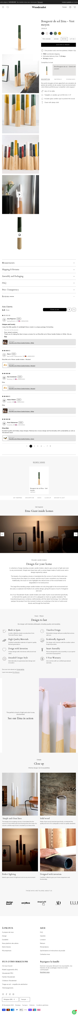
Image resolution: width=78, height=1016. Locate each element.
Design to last (59, 498)
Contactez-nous (45, 954)
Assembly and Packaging (12, 276)
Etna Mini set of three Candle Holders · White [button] (21, 343)
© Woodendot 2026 (8, 1005)
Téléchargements (7, 988)
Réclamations (44, 947)
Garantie (42, 936)
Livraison (43, 940)
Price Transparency (10, 289)
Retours (42, 943)
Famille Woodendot (8, 977)
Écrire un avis (55, 310)
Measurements (8, 263)
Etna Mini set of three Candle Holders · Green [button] (21, 439)
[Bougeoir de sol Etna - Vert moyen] (39, 476)
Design (4, 936)
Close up (48, 498)
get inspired (17, 498)
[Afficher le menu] (3, 7)
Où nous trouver (7, 966)
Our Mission (16, 672)
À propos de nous (8, 932)
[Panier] (75, 7)
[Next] (76, 534)
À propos (25, 1005)
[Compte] (70, 7)
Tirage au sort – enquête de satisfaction (14, 984)
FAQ (4, 283)
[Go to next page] (50, 446)
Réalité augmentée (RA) (10, 970)
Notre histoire (6, 947)
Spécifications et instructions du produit (52, 951)
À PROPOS (7, 928)
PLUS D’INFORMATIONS (15, 962)
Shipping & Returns (10, 269)
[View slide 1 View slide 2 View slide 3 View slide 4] (39, 534)
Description (29, 498)
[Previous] (2, 534)
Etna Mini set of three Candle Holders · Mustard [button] (22, 366)
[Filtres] (69, 309)
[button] (5, 342)
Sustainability (20, 669)
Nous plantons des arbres (10, 943)
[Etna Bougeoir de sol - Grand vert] (47, 70)
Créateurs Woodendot (9, 981)
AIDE (42, 928)
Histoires (32, 1005)
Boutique (17, 1005)
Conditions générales (42, 1005)
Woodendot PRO (7, 973)
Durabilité (5, 940)
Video (39, 498)
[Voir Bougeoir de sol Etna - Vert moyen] (19, 194)
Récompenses (6, 951)
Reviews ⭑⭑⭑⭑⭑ (8, 296)
